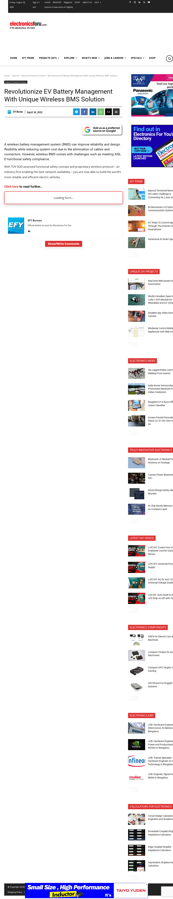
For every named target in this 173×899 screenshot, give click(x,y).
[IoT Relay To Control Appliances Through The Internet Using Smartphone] (136, 226)
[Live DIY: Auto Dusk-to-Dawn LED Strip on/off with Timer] (136, 598)
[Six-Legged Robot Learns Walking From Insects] (136, 373)
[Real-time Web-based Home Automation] (136, 284)
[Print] (116, 111)
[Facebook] (130, 2)
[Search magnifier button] (169, 58)
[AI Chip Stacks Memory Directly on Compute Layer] (136, 509)
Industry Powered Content (33, 75)
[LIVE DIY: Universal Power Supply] (136, 567)
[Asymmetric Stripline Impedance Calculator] (136, 865)
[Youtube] (149, 2)
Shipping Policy (15, 892)
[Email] (108, 111)
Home (7, 75)
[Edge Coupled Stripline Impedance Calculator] (136, 850)
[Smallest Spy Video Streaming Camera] (136, 316)
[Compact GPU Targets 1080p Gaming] (136, 671)
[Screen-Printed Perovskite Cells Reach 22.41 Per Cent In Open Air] (136, 420)
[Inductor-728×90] (86, 897)
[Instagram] (135, 2)
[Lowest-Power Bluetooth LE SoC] (136, 478)
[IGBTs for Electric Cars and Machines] (136, 640)
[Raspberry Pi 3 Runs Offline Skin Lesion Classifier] (136, 405)
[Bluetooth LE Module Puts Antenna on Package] (136, 462)
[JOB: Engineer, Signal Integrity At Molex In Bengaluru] (136, 777)
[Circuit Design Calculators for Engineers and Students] (136, 819)
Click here (11, 187)
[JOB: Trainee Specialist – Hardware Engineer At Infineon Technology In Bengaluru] (136, 761)
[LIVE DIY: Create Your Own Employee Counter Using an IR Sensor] (136, 550)
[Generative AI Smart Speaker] (136, 242)
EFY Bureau (18, 111)
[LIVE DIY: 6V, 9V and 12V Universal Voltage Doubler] (136, 583)
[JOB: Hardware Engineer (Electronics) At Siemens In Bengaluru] (136, 728)
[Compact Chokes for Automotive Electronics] (136, 655)
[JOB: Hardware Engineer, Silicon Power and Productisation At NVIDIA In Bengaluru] (136, 744)
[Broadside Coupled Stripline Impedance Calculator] (136, 834)
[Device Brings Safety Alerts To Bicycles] (136, 493)
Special (15, 75)
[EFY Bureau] (10, 112)
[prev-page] (130, 254)
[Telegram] (76, 111)
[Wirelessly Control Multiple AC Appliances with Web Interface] (136, 331)
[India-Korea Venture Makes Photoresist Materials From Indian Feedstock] (136, 388)
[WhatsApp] (100, 111)
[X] (144, 2)
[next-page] (135, 254)
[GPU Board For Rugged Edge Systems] (136, 686)
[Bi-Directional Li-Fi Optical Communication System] (136, 210)
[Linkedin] (139, 2)
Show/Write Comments (63, 243)
